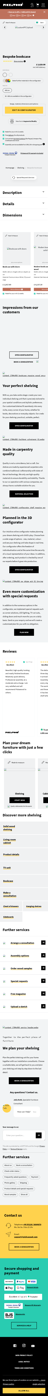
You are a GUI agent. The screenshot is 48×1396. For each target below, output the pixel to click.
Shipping (23, 1183)
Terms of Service (16, 1149)
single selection (39, 1384)
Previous (5, 27)
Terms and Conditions (24, 1368)
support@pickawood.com (25, 1237)
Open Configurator (24, 355)
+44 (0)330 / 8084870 (32, 1224)
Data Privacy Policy (24, 1355)
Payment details (32, 1287)
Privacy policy (8, 1384)
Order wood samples (21, 968)
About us (8, 1165)
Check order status (11, 1171)
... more (42, 1380)
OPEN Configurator (24, 426)
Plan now (24, 632)
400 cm (7, 90)
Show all (24, 1194)
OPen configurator (24, 569)
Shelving (20, 168)
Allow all (24, 1390)
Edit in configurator (24, 110)
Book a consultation (23, 362)
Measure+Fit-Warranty (33, 1305)
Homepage (10, 168)
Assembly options (20, 955)
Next (43, 27)
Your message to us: (11, 1127)
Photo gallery (9, 1183)
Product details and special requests (18, 1188)
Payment (34, 1177)
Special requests (19, 981)
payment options (19, 139)
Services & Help (24, 1325)
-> (39, 1135)
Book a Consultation (24, 1081)
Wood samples (10, 1194)
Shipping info (20, 1314)
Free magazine (18, 993)
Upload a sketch (19, 1006)
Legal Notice (24, 1362)
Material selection (24, 494)
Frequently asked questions (15, 1177)
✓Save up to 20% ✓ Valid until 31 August (22, 12)
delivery (11, 135)
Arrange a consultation (22, 942)
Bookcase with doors (11, 267)
